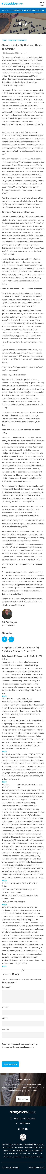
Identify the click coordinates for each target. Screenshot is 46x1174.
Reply (4, 696)
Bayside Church (13, 1167)
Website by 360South (37, 1167)
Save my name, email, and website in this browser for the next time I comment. (19, 1045)
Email (5, 1018)
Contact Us (23, 1099)
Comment (6, 987)
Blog (9, 10)
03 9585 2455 (25, 1123)
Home (4, 10)
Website (5, 1029)
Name (5, 1007)
